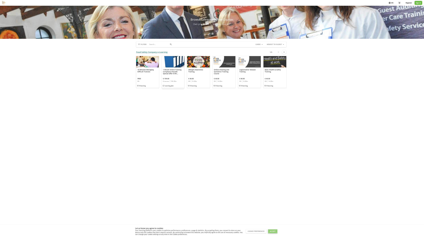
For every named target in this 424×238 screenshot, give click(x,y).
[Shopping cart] (399, 3)
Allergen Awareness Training (195, 71)
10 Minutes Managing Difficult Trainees (145, 71)
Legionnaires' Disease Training (247, 71)
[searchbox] (159, 44)
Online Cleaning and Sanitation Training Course (221, 72)
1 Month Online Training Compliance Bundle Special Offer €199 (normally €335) (172, 72)
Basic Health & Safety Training (273, 71)
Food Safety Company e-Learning (152, 52)
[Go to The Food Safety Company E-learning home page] (4, 3)
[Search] (171, 44)
